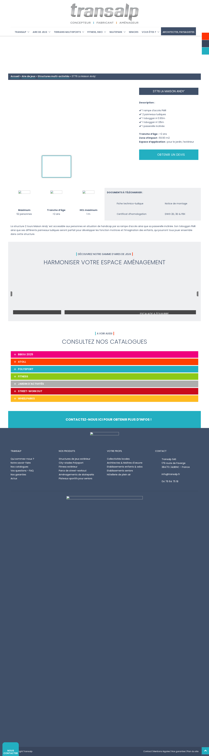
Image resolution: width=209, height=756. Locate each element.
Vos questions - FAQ (22, 470)
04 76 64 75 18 (170, 481)
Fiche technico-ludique (130, 203)
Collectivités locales (118, 458)
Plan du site (192, 751)
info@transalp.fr (171, 474)
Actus (14, 478)
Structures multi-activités (53, 76)
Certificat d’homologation (131, 214)
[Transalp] (104, 13)
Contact (147, 751)
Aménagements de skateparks (76, 474)
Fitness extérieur (68, 466)
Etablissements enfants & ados (125, 466)
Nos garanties (18, 474)
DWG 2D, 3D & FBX (175, 214)
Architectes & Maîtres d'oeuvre (124, 462)
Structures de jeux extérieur (74, 458)
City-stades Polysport (71, 462)
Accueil (15, 76)
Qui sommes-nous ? (22, 458)
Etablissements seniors (120, 470)
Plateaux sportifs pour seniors (75, 478)
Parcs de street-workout (73, 470)
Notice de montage (176, 203)
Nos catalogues (19, 466)
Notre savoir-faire (21, 462)
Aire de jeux (28, 76)
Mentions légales (161, 751)
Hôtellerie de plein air (119, 474)
